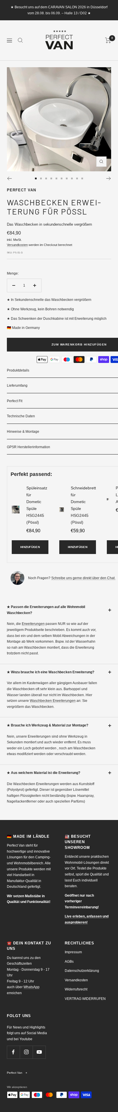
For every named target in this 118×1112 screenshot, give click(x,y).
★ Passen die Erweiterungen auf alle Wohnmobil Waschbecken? (46, 610)
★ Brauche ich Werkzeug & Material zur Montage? (47, 725)
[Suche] (20, 40)
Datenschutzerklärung (82, 971)
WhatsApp (31, 987)
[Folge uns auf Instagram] (26, 1052)
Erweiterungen (33, 624)
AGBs (69, 962)
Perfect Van (21, 190)
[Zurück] (9, 178)
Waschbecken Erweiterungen (53, 701)
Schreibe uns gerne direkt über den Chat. (83, 578)
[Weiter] (108, 178)
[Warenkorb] (108, 40)
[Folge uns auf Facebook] (13, 1052)
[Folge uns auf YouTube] (39, 1052)
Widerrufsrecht (76, 989)
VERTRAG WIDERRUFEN (85, 999)
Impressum (73, 952)
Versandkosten (17, 245)
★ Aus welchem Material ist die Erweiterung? (43, 773)
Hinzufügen (30, 547)
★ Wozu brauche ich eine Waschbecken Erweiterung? (50, 672)
